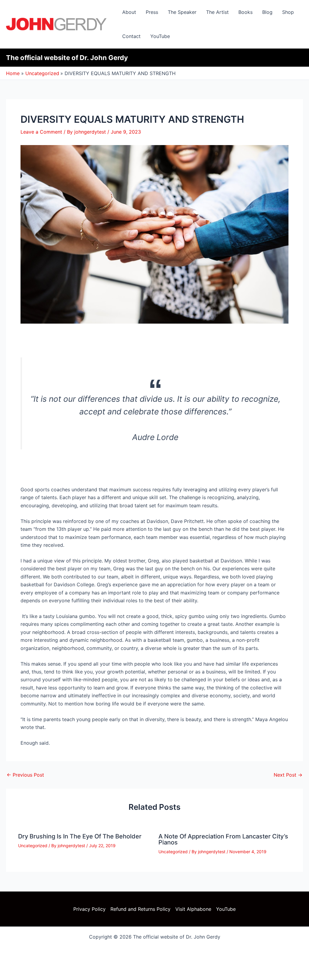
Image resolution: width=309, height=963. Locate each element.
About (129, 12)
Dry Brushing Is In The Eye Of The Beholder (80, 836)
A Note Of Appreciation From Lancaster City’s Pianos (223, 839)
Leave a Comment (41, 132)
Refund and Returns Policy (140, 909)
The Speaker (182, 12)
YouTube (160, 36)
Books (245, 12)
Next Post (288, 774)
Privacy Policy (89, 909)
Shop (288, 12)
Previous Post (25, 774)
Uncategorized (32, 845)
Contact (131, 36)
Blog (267, 12)
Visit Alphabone (193, 909)
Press (152, 12)
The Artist (217, 12)
